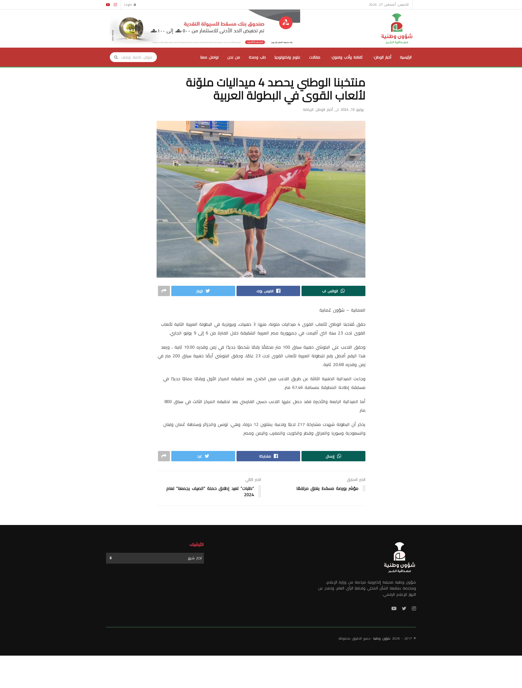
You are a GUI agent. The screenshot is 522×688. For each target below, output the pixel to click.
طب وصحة (257, 57)
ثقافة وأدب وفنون (347, 57)
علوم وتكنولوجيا (287, 57)
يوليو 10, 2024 (352, 109)
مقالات (314, 57)
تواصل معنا (209, 57)
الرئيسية (406, 57)
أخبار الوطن (382, 57)
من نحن (233, 57)
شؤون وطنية (381, 638)
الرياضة (308, 109)
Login (129, 4)
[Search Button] (114, 57)
